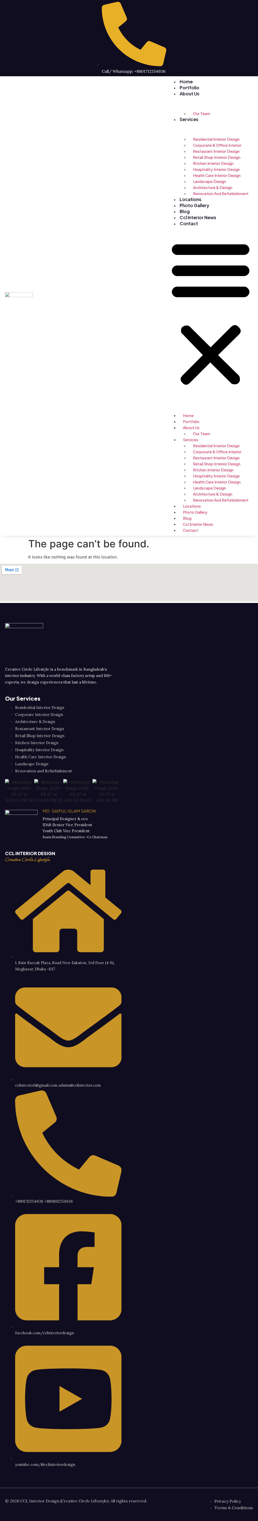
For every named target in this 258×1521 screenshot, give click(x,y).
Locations (190, 199)
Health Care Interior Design (217, 175)
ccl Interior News (198, 217)
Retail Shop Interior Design (216, 157)
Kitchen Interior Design (213, 163)
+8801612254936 (58, 1201)
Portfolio (189, 87)
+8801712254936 (29, 1201)
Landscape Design (209, 181)
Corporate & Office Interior (217, 145)
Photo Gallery (194, 205)
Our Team (201, 113)
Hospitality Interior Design (216, 169)
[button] (210, 313)
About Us (189, 93)
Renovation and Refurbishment (220, 193)
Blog (185, 211)
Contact (189, 223)
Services (189, 119)
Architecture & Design (212, 187)
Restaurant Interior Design (216, 151)
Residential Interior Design (216, 139)
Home (186, 81)
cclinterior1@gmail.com (36, 1085)
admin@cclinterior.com (79, 1085)
